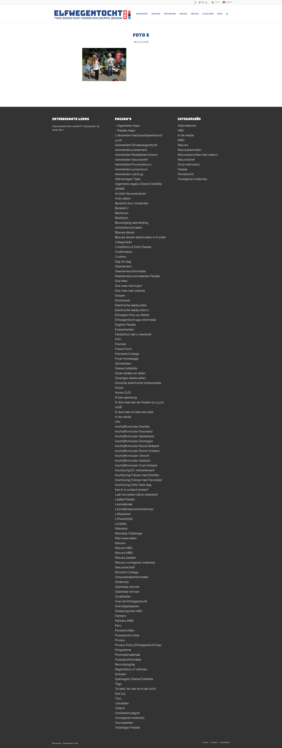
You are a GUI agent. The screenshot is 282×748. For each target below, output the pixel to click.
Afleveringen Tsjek (128, 179)
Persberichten (124, 630)
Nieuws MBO (124, 553)
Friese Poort (123, 349)
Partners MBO (124, 621)
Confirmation (123, 252)
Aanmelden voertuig (129, 174)
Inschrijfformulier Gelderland (134, 436)
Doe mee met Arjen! (128, 286)
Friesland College (127, 354)
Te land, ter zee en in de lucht (135, 688)
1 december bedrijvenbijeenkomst (138, 135)
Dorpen (120, 295)
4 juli (118, 140)
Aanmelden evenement (131, 150)
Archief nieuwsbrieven (130, 193)
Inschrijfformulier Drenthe (132, 426)
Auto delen (122, 198)
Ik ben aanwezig (126, 397)
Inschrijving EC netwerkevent (135, 470)
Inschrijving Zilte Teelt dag (133, 485)
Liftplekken (123, 514)
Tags (118, 684)
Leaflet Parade (125, 499)
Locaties (121, 523)
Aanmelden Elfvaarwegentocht (136, 145)
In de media (123, 417)
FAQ (118, 339)
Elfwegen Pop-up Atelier (132, 315)
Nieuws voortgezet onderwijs (135, 562)
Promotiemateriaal (127, 655)
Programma (123, 650)
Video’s (120, 708)
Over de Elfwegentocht (131, 601)
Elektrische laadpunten (131, 305)
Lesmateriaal (123, 504)
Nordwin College (126, 572)
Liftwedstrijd (124, 519)
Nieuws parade (125, 557)
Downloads (122, 300)
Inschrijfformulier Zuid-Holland (136, 465)
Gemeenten (123, 363)
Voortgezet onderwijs (130, 718)
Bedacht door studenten (131, 203)
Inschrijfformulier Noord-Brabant (137, 446)
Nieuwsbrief (186, 159)
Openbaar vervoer (127, 587)
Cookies (120, 256)
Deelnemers (123, 266)
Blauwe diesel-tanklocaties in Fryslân (140, 237)
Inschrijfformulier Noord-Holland (137, 451)
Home (119, 388)
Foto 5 (141, 35)
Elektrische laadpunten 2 (132, 310)
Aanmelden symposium (131, 169)
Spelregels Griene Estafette (134, 679)
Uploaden (122, 703)
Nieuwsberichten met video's (198, 155)
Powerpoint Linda (127, 635)
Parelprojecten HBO (128, 611)
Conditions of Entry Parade (133, 247)
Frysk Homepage (127, 358)
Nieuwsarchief (125, 567)
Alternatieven (187, 125)
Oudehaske (123, 596)
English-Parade (125, 324)
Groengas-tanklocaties (130, 378)
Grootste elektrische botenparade (138, 383)
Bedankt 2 (122, 208)
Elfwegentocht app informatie (135, 320)
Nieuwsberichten (189, 150)
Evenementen (124, 329)
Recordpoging (125, 664)
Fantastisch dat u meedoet (133, 334)
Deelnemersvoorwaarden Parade (137, 276)
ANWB (119, 188)
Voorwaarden (124, 722)
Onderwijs (122, 582)
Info (117, 421)
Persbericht (186, 174)
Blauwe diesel (125, 232)
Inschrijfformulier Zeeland (132, 460)
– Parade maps (125, 130)
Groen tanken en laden (130, 373)
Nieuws (120, 543)
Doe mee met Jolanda (130, 290)
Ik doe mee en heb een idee (134, 412)
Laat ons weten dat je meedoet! (136, 494)
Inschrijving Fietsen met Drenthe (137, 475)
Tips (118, 698)
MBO (181, 140)
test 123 (120, 693)
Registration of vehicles (131, 669)
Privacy (120, 640)
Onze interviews (189, 164)
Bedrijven (121, 213)
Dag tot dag (123, 261)
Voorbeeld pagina (127, 713)
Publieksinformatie (128, 659)
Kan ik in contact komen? (131, 489)
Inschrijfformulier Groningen (134, 441)
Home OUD (123, 392)
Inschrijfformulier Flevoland (133, 431)
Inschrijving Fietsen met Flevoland (138, 480)
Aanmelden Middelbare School (136, 155)
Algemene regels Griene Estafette (138, 184)
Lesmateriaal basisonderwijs (134, 509)
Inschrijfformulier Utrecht (132, 455)
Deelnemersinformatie (130, 271)
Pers (118, 625)
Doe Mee (121, 281)
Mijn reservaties (126, 538)
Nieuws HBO (123, 548)
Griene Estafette (126, 368)
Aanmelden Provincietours (133, 164)
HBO (181, 130)
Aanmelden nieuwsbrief (131, 159)
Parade (182, 169)
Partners (120, 616)
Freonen (120, 344)
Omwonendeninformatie (131, 577)
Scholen (120, 674)
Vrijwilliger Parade (127, 727)
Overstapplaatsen (127, 606)
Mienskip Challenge (128, 533)
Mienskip (121, 528)
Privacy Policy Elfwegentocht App (138, 645)
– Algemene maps (127, 125)
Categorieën (123, 242)
